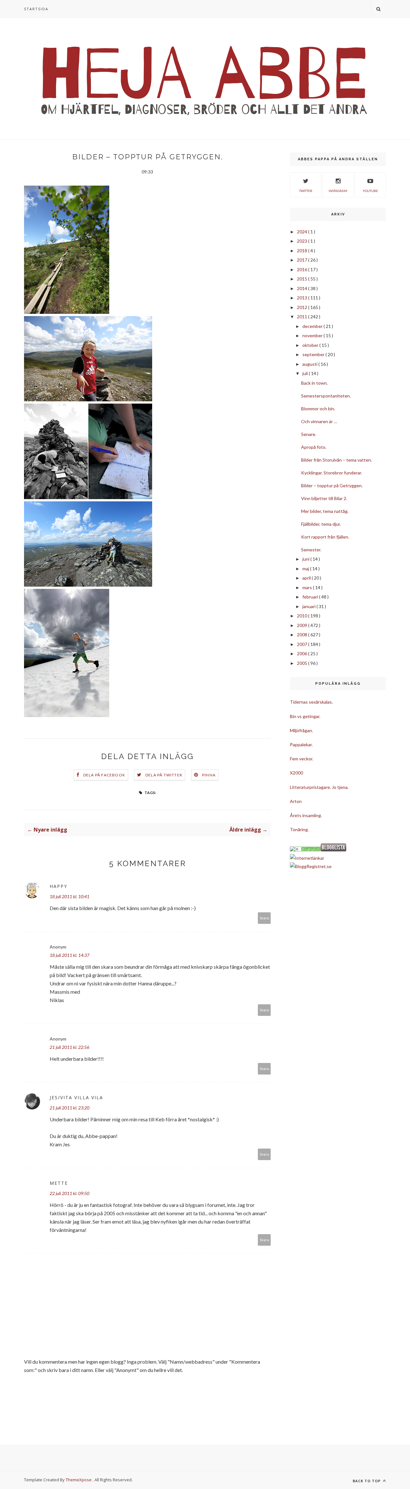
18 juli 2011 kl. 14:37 (69, 955)
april (307, 578)
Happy (58, 886)
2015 (302, 278)
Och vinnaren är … (319, 421)
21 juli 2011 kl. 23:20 (69, 1107)
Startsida (36, 8)
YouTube (370, 191)
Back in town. (314, 383)
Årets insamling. (306, 815)
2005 (302, 663)
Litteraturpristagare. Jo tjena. (319, 787)
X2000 (296, 772)
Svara (264, 918)
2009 (302, 625)
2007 (302, 644)
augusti (310, 364)
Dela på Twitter (163, 775)
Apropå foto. (313, 447)
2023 (302, 241)
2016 (302, 269)
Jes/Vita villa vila (76, 1097)
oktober (310, 345)
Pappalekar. (301, 744)
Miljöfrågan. (301, 730)
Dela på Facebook (104, 775)
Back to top (367, 1480)
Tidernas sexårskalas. (311, 702)
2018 (302, 250)
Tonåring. (299, 829)
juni (306, 559)
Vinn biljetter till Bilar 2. (324, 498)
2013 (302, 297)
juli (305, 373)
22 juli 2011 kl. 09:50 (69, 1193)
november (313, 335)
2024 (302, 231)
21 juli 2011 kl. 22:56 (69, 1047)
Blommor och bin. (318, 408)
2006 (302, 653)
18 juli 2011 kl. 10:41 (69, 896)
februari (310, 596)
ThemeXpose (79, 1480)
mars (307, 587)
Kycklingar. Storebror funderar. (331, 472)
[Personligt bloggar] (308, 849)
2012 (302, 307)
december (313, 326)
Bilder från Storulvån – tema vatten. (336, 460)
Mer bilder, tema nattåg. (324, 511)
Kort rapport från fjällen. (325, 537)
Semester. (311, 549)
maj (306, 568)
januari (309, 606)
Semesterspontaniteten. (326, 395)
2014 (302, 288)
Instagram (338, 191)
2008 (302, 634)
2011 (302, 316)
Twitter (305, 191)
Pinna (209, 775)
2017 (302, 260)
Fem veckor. (301, 758)
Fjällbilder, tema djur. (321, 524)
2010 (302, 615)
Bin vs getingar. (305, 716)
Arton (296, 801)
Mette (59, 1183)
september (313, 354)
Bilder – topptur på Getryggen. (332, 485)
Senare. (308, 434)
